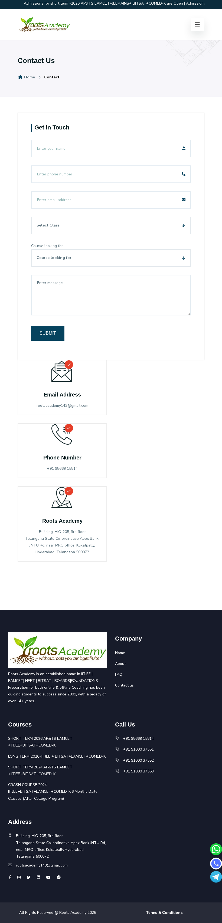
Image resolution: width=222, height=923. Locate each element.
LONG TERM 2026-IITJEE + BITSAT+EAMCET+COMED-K (57, 756)
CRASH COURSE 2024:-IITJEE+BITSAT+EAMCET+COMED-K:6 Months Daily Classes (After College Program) (52, 791)
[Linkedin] (38, 877)
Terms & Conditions (164, 912)
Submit (48, 333)
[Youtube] (48, 877)
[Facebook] (10, 877)
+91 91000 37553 (137, 771)
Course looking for (47, 245)
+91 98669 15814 (137, 738)
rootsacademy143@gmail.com (42, 865)
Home (29, 77)
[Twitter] (19, 877)
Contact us (124, 685)
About (120, 663)
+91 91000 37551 (137, 749)
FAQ (118, 674)
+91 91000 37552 (137, 760)
